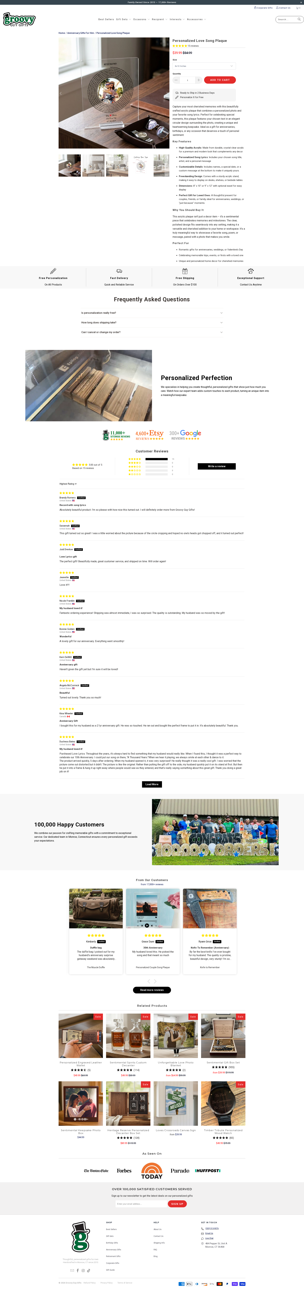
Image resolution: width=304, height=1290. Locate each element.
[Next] (167, 93)
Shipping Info (159, 1243)
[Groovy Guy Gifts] (19, 19)
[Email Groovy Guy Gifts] (72, 1271)
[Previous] (60, 93)
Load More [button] (152, 784)
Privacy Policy (107, 1283)
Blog (156, 1256)
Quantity (177, 74)
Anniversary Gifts (113, 1250)
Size (175, 60)
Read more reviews (152, 990)
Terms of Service (124, 1283)
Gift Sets (110, 1236)
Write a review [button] (216, 466)
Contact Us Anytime (251, 284)
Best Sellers (111, 1229)
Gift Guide (110, 1270)
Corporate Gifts (112, 1263)
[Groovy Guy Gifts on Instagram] (83, 1271)
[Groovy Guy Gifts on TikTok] (88, 1271)
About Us (158, 1229)
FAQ (155, 1250)
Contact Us (158, 1236)
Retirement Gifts (113, 1256)
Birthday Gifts (112, 1243)
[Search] (299, 19)
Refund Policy (90, 1283)
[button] (123, 19)
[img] (67, 493)
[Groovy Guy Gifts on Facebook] (78, 1271)
